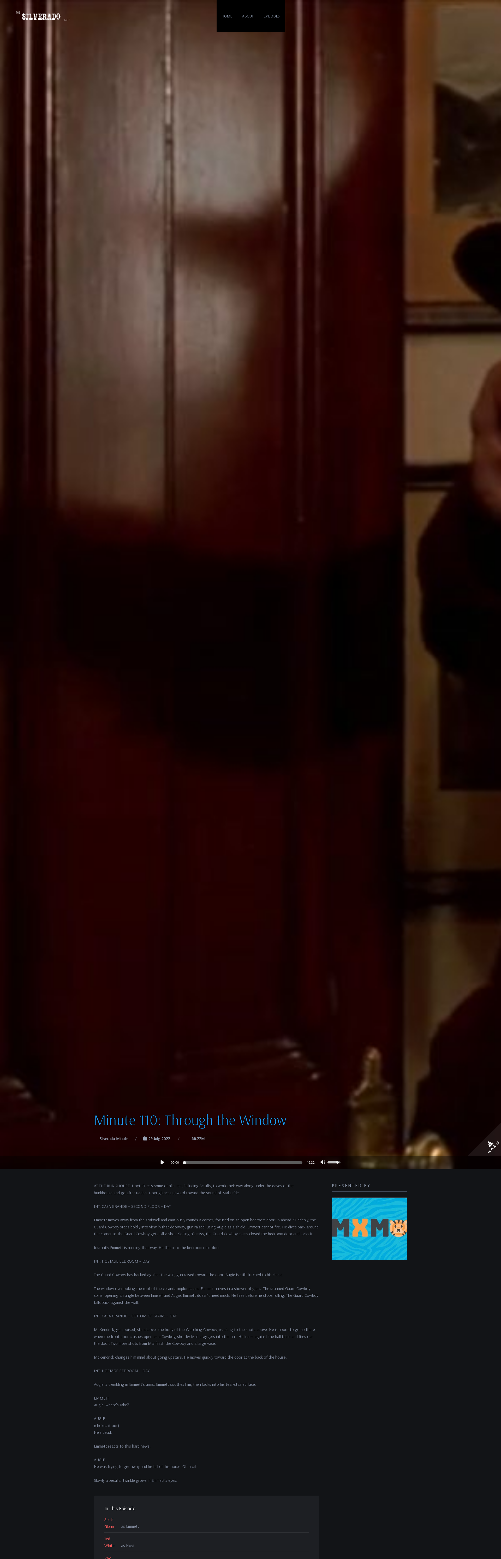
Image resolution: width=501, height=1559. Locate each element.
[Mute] (323, 1163)
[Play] (162, 1162)
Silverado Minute (114, 1138)
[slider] (243, 1162)
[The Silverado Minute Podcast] (42, 16)
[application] (250, 1162)
